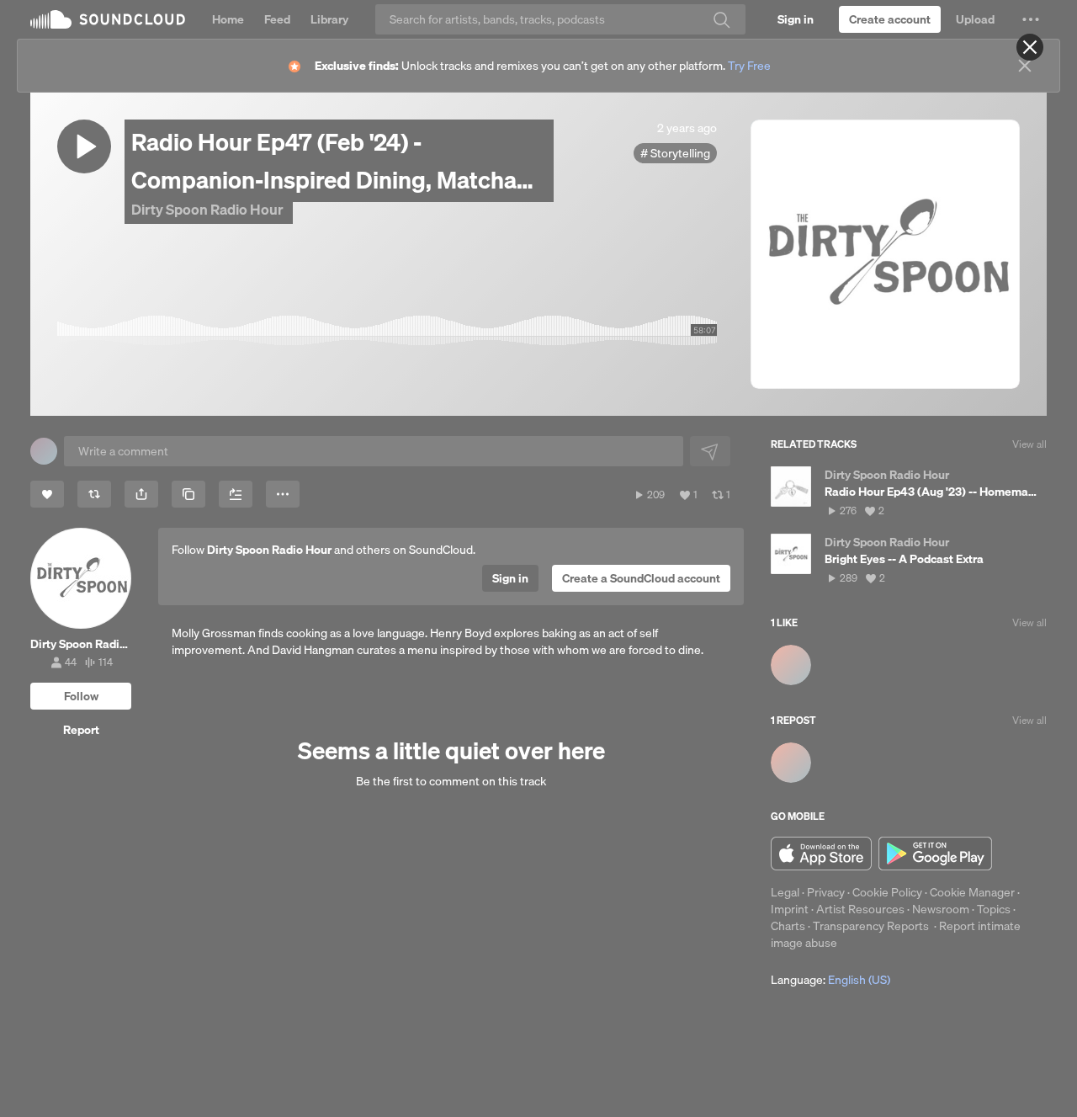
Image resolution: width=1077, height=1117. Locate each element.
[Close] (1029, 47)
